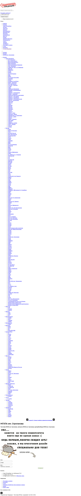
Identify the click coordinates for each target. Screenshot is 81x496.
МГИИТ (9, 199)
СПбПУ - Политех (12, 119)
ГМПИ (9, 153)
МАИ (9, 180)
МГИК (9, 200)
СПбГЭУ (10, 118)
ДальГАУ (10, 320)
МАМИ (9, 181)
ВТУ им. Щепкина (12, 144)
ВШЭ (9, 147)
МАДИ (9, 178)
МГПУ (9, 213)
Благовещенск (6, 31)
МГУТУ (9, 234)
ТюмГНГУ (10, 403)
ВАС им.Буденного (12, 61)
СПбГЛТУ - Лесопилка (13, 96)
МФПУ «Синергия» (12, 268)
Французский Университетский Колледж (18, 304)
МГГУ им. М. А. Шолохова (14, 197)
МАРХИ (9, 182)
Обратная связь (20, 475)
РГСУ (9, 283)
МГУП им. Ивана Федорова (14, 229)
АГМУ (9, 314)
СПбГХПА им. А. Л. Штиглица (15, 115)
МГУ (9, 221)
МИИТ (9, 242)
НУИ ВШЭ (10, 78)
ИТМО (9, 71)
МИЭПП (10, 253)
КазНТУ (10, 310)
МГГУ (9, 196)
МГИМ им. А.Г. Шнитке (13, 201)
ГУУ (9, 158)
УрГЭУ (9, 347)
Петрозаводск (6, 40)
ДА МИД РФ (11, 159)
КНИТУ (9, 379)
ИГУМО (9, 163)
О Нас (4, 46)
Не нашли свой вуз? (6, 13)
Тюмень (5, 42)
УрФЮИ (10, 353)
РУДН (9, 297)
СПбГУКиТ (10, 109)
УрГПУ (9, 343)
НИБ (9, 276)
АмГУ (9, 319)
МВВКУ (9, 187)
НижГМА (10, 391)
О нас (4, 483)
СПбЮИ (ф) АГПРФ (12, 123)
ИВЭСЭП (10, 68)
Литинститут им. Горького (14, 176)
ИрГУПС (10, 364)
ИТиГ (9, 173)
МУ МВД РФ (11, 266)
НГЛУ (9, 388)
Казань (4, 37)
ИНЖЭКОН (10, 70)
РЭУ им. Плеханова (13, 300)
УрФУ (9, 352)
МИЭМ (9, 252)
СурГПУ (10, 398)
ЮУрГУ (9, 416)
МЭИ (9, 273)
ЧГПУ (9, 412)
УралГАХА (10, 340)
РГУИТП (10, 287)
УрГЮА (9, 348)
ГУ (8, 333)
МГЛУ (9, 206)
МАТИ (9, 185)
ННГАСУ (10, 392)
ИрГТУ (9, 362)
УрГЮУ (9, 349)
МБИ (9, 75)
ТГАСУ (9, 401)
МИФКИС (10, 250)
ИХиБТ (9, 72)
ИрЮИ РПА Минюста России (15, 367)
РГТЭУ (9, 285)
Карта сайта (6, 487)
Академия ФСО (12, 135)
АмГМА (9, 317)
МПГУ (9, 258)
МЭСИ (9, 274)
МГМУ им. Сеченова (13, 209)
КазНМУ (10, 309)
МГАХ (9, 195)
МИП (9, 243)
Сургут (4, 41)
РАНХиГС (10, 278)
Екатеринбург (6, 35)
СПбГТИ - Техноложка (13, 100)
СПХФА (10, 126)
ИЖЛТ (9, 164)
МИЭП (9, 76)
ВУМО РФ (10, 145)
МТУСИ (10, 263)
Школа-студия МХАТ (13, 305)
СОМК (9, 335)
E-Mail (2, 462)
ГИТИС (9, 149)
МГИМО (10, 202)
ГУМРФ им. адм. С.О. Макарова (15, 67)
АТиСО (9, 138)
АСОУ (9, 137)
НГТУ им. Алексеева (13, 390)
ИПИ (9, 169)
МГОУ (9, 210)
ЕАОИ (9, 129)
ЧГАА (9, 410)
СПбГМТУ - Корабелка (13, 97)
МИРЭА (10, 244)
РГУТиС (10, 288)
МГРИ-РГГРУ (11, 214)
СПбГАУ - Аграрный (12, 94)
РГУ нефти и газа (12, 286)
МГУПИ (9, 231)
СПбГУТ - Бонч (11, 113)
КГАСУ (9, 372)
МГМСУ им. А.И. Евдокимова (15, 207)
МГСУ (9, 215)
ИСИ (9, 171)
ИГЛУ (9, 359)
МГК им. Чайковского (13, 205)
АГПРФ (9, 357)
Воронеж (5, 33)
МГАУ (9, 192)
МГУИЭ (9, 224)
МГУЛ (9, 226)
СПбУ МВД (10, 120)
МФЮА (9, 271)
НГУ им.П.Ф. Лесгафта (13, 77)
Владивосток (6, 32)
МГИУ (9, 204)
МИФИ (9, 249)
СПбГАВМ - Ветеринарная (14, 90)
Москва (5, 27)
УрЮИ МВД (11, 354)
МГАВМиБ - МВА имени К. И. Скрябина (17, 190)
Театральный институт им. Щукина (16, 301)
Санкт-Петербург (7, 26)
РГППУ (9, 334)
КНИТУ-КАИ (11, 381)
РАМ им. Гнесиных (12, 130)
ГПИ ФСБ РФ (11, 156)
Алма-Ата (5, 28)
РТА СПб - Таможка (13, 85)
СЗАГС (9, 87)
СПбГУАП (10, 105)
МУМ (9, 267)
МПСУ (9, 261)
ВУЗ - (2, 465)
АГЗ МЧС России (12, 133)
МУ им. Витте (11, 264)
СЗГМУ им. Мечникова (13, 89)
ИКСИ (9, 167)
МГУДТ (9, 223)
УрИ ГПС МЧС (11, 350)
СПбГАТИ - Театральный (14, 92)
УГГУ (9, 336)
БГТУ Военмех (11, 59)
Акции (4, 486)
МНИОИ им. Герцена (13, 256)
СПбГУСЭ (10, 111)
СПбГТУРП (10, 101)
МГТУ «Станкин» (12, 216)
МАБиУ (9, 177)
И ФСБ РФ (10, 386)
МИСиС (10, 245)
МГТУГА (10, 220)
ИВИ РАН (10, 161)
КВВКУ (9, 371)
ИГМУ (9, 360)
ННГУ (9, 393)
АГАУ (9, 312)
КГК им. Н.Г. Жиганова (13, 373)
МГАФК (9, 194)
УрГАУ (9, 342)
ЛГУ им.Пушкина (12, 73)
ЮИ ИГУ (10, 368)
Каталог (5, 24)
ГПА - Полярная (12, 66)
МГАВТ (9, 191)
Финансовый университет (14, 302)
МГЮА (9, 239)
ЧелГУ (9, 414)
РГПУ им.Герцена (12, 83)
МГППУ (9, 211)
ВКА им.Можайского (13, 62)
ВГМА (9, 326)
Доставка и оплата (7, 45)
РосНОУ (10, 293)
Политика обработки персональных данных (14, 484)
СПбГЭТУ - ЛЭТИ (12, 116)
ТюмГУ (9, 406)
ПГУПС (9, 80)
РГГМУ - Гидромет (12, 82)
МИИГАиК (10, 240)
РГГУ (9, 282)
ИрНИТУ (10, 366)
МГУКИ (9, 225)
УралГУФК (10, 409)
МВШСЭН (10, 188)
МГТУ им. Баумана (12, 218)
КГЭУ (9, 378)
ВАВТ (9, 142)
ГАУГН (9, 148)
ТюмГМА (10, 402)
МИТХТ (10, 248)
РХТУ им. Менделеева (13, 299)
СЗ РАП (9, 86)
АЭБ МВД (10, 140)
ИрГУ (9, 363)
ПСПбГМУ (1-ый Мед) (13, 81)
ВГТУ (9, 328)
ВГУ (9, 329)
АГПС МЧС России (12, 134)
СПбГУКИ (10, 108)
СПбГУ (9, 104)
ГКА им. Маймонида (13, 152)
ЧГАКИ (9, 411)
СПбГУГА (10, 106)
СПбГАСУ (10, 91)
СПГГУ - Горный (11, 124)
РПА (9, 295)
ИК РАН (10, 166)
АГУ (9, 315)
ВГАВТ (9, 385)
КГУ (9, 376)
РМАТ (9, 291)
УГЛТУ (9, 338)
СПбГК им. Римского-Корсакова (16, 95)
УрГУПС (10, 345)
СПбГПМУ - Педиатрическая (15, 99)
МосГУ (9, 257)
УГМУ (9, 339)
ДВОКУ (10, 321)
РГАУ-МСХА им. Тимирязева (15, 281)
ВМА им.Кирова (12, 63)
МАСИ (9, 183)
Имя (2, 460)
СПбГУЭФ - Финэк (12, 114)
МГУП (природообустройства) (15, 228)
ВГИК (9, 143)
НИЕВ (9, 277)
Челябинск (5, 43)
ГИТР (9, 151)
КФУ (9, 382)
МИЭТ (9, 254)
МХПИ (9, 272)
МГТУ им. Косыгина (13, 219)
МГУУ (9, 235)
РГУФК (9, 290)
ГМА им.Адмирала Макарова (15, 65)
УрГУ (9, 344)
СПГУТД (10, 125)
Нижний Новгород (7, 38)
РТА (9, 296)
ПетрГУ (10, 396)
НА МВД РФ (11, 387)
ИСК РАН (10, 172)
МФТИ (9, 269)
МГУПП (9, 233)
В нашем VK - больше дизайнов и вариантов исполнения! (40, 420)
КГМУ (9, 374)
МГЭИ (9, 238)
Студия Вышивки (7, 48)
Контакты (5, 47)
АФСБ (9, 139)
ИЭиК (9, 175)
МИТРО (10, 247)
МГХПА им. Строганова (8, 55)
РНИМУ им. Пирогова (13, 292)
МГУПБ (9, 230)
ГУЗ (9, 157)
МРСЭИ (10, 262)
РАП (9, 280)
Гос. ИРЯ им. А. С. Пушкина (14, 154)
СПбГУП (10, 110)
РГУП (9, 132)
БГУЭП (9, 358)
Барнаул (5, 29)
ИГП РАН (10, 162)
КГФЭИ (9, 377)
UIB (9, 307)
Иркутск (5, 36)
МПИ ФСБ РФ (11, 259)
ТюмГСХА (10, 405)
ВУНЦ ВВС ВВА (11, 330)
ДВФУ (9, 324)
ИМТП (9, 168)
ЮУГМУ (10, 415)
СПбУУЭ (10, 121)
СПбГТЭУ (10, 102)
